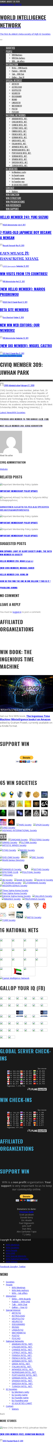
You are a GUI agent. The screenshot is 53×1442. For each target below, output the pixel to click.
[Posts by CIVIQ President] (1, 1441)
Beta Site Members (14, 309)
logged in (17, 612)
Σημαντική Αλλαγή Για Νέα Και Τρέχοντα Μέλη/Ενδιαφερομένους (24, 508)
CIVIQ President (8, 1441)
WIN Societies (18, 356)
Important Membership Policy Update (19, 491)
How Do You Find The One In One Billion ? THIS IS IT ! (25, 581)
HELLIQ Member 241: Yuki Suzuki (24, 217)
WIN (12, 356)
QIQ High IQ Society (9, 353)
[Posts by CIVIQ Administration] (2, 385)
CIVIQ (2, 356)
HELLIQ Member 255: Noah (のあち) (16, 561)
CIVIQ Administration (12, 385)
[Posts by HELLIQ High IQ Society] (1, 302)
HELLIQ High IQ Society (10, 302)
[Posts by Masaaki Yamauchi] (1, 245)
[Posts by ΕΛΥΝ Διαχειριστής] (1, 266)
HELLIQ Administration (10, 225)
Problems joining (8, 587)
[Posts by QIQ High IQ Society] (1, 353)
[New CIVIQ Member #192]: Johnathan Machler (22, 1434)
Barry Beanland (8, 317)
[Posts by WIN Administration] (1, 281)
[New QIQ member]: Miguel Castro (26, 345)
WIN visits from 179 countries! (24, 273)
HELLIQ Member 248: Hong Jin (14, 574)
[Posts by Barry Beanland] (1, 317)
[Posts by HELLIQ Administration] (1, 225)
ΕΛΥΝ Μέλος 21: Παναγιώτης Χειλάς (19, 255)
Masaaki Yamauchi (9, 245)
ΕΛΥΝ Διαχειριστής (9, 266)
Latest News (7, 356)
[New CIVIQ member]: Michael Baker (17, 567)
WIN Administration (9, 281)
